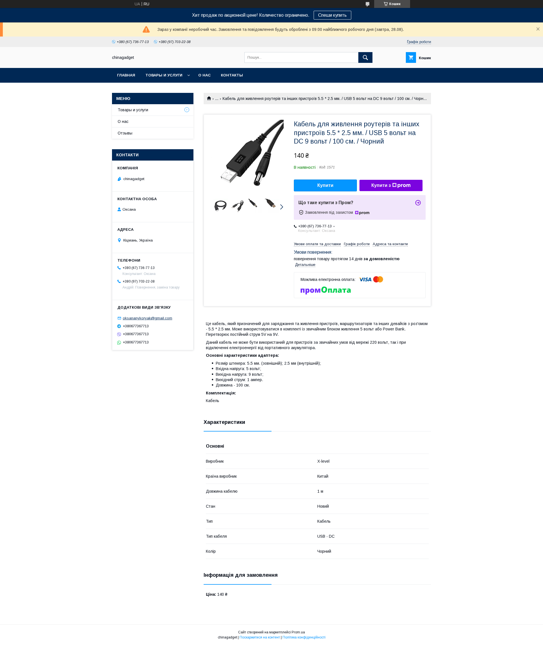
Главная (126, 75)
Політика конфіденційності (304, 637)
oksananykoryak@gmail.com (147, 318)
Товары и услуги (163, 75)
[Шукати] (365, 57)
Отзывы (125, 133)
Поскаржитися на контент (260, 637)
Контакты (232, 75)
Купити (325, 185)
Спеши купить (332, 15)
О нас (204, 75)
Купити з (381, 185)
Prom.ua (298, 632)
